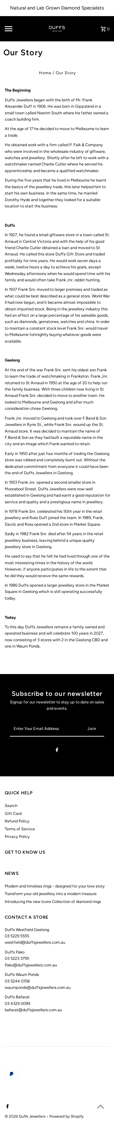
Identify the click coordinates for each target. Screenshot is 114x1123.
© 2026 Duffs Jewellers (26, 1116)
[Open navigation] (13, 29)
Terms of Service (20, 829)
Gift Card (13, 813)
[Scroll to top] (100, 1106)
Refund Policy (17, 821)
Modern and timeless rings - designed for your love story (55, 886)
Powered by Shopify (66, 1116)
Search (11, 805)
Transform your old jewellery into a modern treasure (51, 893)
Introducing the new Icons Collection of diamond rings (53, 901)
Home (45, 72)
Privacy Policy (17, 836)
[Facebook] (57, 751)
